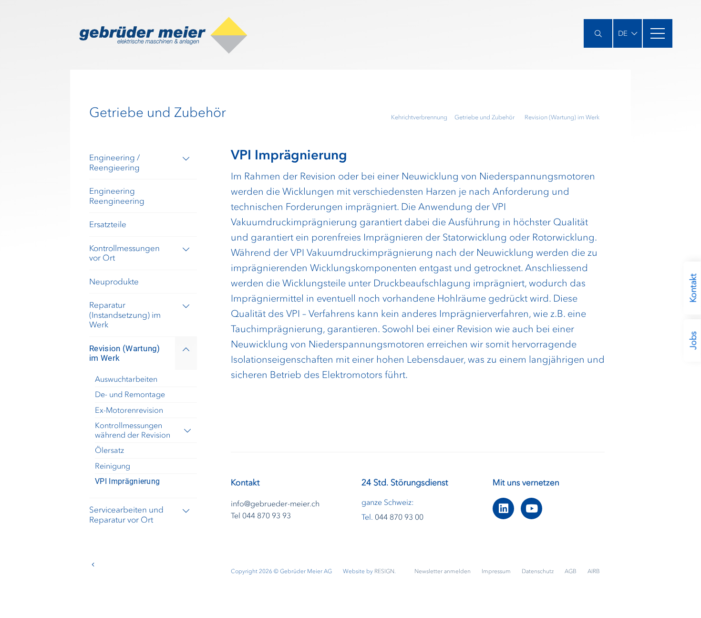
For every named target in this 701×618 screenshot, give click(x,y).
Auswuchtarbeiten (126, 379)
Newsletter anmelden (443, 571)
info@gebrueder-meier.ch (275, 503)
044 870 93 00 (399, 517)
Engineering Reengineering (116, 196)
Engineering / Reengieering (114, 162)
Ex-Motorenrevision (129, 410)
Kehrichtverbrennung (419, 117)
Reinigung (112, 466)
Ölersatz (109, 450)
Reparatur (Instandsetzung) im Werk (125, 314)
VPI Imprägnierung (127, 481)
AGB (571, 571)
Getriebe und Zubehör (484, 117)
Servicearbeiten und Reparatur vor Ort (126, 514)
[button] (627, 33)
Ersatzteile (107, 224)
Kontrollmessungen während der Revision (132, 429)
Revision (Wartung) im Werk (562, 117)
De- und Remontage (130, 394)
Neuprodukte (114, 281)
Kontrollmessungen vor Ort (124, 253)
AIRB (594, 571)
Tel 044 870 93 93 (261, 515)
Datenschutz (538, 571)
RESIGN (384, 571)
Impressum (497, 571)
